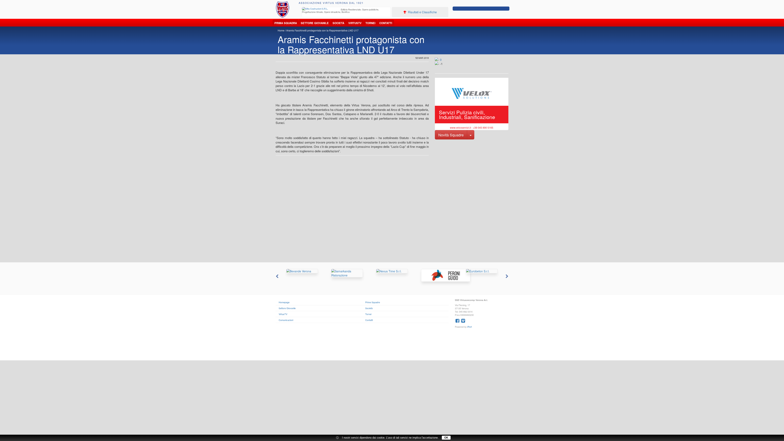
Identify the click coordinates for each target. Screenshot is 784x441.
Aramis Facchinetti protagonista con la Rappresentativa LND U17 (322, 30)
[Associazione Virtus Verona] (282, 9)
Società (338, 23)
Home (281, 30)
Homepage (284, 302)
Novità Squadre (451, 134)
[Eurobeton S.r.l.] (481, 271)
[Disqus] (392, 210)
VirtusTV (355, 23)
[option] (346, 11)
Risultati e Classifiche (422, 12)
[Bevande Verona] (302, 271)
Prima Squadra (285, 23)
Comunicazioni (286, 320)
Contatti (385, 23)
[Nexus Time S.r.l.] (392, 271)
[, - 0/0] (444, 66)
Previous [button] (277, 276)
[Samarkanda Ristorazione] (347, 273)
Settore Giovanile (315, 23)
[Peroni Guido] (436, 275)
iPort (469, 326)
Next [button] (507, 276)
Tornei (370, 23)
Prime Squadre (372, 302)
